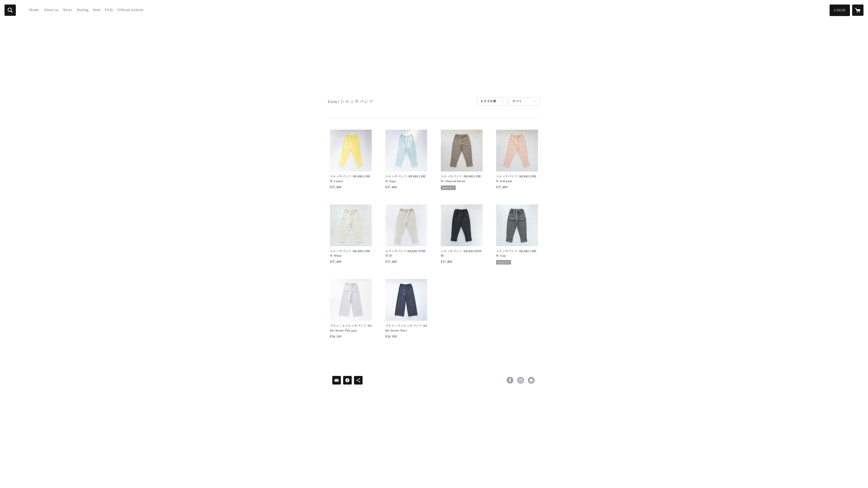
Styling (83, 10)
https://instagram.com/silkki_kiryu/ (520, 380)
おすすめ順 (488, 101)
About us (51, 10)
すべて (517, 101)
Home (34, 10)
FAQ (109, 10)
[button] (840, 10)
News (67, 10)
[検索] (10, 10)
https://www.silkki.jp (531, 380)
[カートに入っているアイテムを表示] (857, 10)
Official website (130, 10)
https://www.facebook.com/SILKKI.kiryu (510, 380)
